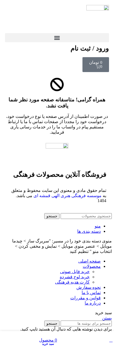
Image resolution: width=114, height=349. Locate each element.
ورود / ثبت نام (90, 48)
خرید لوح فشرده (75, 276)
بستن (107, 318)
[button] (57, 37)
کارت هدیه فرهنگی (72, 282)
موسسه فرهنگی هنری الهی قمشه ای (67, 195)
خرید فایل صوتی (75, 271)
